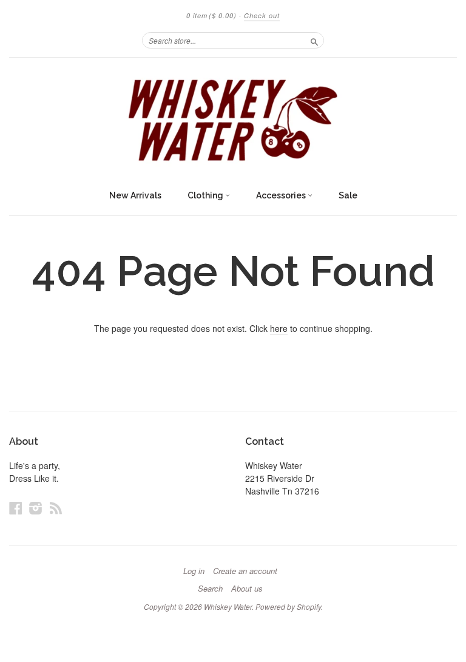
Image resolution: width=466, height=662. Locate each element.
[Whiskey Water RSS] (55, 508)
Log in (193, 571)
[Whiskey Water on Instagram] (35, 508)
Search (210, 588)
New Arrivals (135, 195)
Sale (348, 195)
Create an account (245, 571)
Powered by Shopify (288, 606)
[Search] (314, 40)
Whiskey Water (228, 606)
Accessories (282, 195)
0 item (211, 15)
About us (247, 588)
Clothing (206, 195)
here (279, 328)
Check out (262, 15)
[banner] (233, 120)
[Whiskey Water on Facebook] (15, 508)
